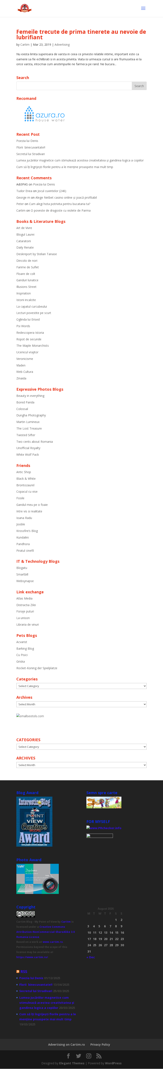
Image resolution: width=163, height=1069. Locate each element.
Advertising (62, 44)
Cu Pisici (22, 655)
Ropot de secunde (28, 339)
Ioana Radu (24, 518)
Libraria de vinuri (27, 624)
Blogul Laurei (25, 234)
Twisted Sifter (25, 435)
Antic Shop (23, 472)
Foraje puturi (25, 611)
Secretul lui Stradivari (30, 154)
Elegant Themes (71, 1063)
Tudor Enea (24, 191)
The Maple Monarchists (32, 346)
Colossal (22, 409)
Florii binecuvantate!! (30, 147)
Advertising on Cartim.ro (66, 1044)
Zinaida (21, 378)
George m (23, 197)
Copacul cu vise (27, 491)
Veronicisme (24, 359)
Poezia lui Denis (27, 141)
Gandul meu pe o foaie (32, 505)
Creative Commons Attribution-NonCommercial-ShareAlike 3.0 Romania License (45, 932)
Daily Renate (25, 247)
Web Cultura (24, 372)
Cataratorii (23, 241)
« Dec (90, 957)
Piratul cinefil (25, 551)
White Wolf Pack (27, 454)
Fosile (20, 498)
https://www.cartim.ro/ (32, 957)
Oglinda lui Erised (28, 319)
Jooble (20, 524)
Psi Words (23, 326)
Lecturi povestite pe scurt (33, 313)
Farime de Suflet (27, 267)
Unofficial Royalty (28, 448)
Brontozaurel (25, 485)
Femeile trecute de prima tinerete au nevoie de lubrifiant (81, 34)
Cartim (25, 44)
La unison (23, 618)
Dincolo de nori (26, 261)
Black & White (26, 479)
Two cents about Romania (34, 442)
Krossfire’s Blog (27, 531)
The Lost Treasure (29, 428)
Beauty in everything (30, 396)
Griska (20, 661)
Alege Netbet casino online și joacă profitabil (66, 197)
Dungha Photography (31, 415)
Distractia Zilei (26, 605)
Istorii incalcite (26, 300)
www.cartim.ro (53, 942)
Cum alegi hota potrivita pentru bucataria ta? (59, 204)
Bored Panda (25, 402)
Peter (20, 204)
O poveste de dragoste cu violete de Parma (61, 210)
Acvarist (21, 642)
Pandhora (23, 544)
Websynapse (25, 581)
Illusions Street (26, 287)
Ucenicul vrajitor (27, 352)
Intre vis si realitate (29, 511)
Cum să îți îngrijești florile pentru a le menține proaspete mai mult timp (64, 167)
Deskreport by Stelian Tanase (36, 254)
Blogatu (21, 568)
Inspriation (23, 293)
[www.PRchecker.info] (103, 828)
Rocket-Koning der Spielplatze (36, 668)
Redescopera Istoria (30, 333)
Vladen (20, 365)
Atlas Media (24, 598)
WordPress (113, 1063)
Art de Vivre (24, 228)
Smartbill (22, 574)
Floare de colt (25, 274)
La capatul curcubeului (31, 306)
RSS (23, 971)
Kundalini (22, 537)
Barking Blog (25, 648)
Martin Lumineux (27, 422)
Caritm (66, 921)
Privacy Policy (100, 1044)
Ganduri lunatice (27, 280)
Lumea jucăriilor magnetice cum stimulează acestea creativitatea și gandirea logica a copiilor (80, 160)
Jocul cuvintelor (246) (52, 191)
